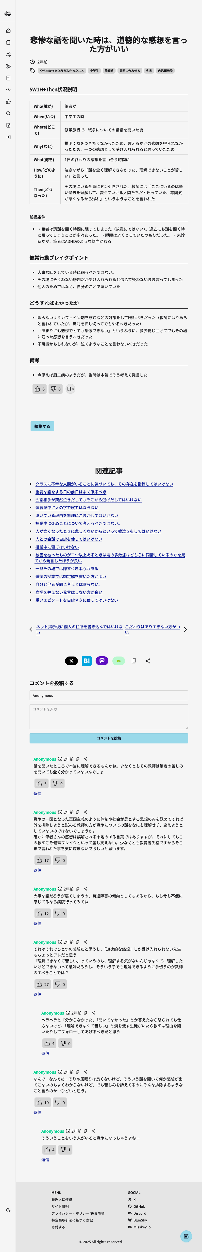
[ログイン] (8, 137)
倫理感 (109, 70)
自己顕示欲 (165, 70)
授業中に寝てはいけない (57, 547)
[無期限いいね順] (8, 102)
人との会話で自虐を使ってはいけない (68, 539)
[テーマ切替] (8, 1210)
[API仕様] (8, 90)
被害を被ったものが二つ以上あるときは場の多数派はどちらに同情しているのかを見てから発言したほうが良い (109, 557)
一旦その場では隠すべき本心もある (66, 568)
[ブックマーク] (8, 1218)
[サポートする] (8, 66)
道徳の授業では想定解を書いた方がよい (70, 576)
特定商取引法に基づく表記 (72, 1220)
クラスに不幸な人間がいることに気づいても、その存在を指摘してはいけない (104, 484)
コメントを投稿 (109, 738)
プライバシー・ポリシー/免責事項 (77, 1213)
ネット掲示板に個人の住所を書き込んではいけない (79, 629)
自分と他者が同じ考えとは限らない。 (68, 584)
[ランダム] (8, 54)
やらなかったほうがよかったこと (62, 70)
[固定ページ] (8, 42)
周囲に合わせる (129, 70)
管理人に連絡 (61, 1199)
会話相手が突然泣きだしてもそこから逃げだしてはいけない (88, 499)
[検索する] (8, 113)
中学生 (94, 70)
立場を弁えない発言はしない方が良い (68, 592)
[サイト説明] (8, 78)
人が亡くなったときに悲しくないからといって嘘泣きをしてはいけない (98, 531)
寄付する (58, 1226)
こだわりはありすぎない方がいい (152, 629)
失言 (149, 70)
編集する (42, 426)
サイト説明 (60, 1206)
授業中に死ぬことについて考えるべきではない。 (78, 523)
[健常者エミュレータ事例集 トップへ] (8, 14)
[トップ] (8, 31)
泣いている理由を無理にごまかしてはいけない (76, 515)
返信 (37, 793)
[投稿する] (8, 125)
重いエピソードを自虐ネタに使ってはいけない (76, 600)
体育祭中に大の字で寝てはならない (67, 507)
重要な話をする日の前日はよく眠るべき (70, 492)
